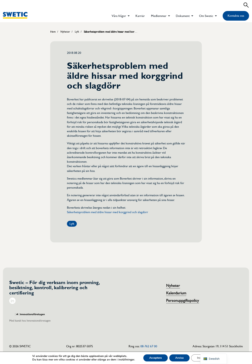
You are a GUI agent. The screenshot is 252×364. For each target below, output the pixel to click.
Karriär (140, 16)
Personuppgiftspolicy (182, 300)
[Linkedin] (12, 303)
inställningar (126, 359)
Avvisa (179, 358)
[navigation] (213, 359)
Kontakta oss (236, 16)
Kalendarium (176, 293)
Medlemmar (158, 16)
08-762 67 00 (148, 346)
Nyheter (173, 285)
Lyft (71, 224)
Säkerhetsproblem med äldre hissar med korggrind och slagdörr (107, 212)
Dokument (183, 16)
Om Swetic (206, 16)
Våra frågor (119, 16)
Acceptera (155, 358)
